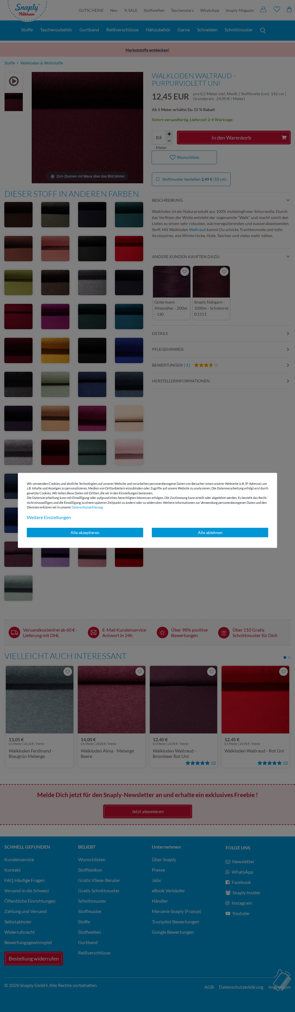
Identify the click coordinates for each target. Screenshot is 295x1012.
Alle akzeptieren (85, 532)
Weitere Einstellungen (49, 517)
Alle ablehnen (210, 532)
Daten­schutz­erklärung (87, 507)
